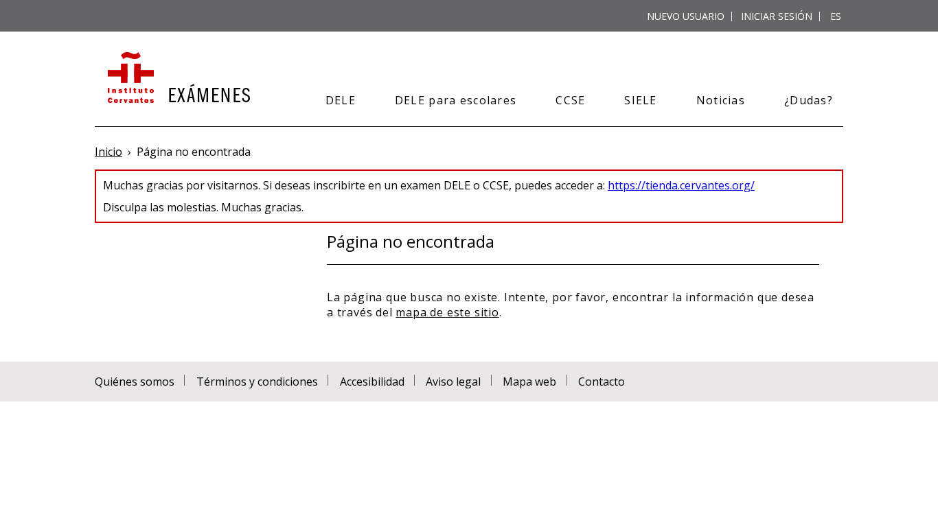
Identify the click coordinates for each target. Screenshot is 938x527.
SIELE (640, 100)
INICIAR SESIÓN (776, 16)
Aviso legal (453, 381)
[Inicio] (177, 79)
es (835, 16)
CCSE (570, 100)
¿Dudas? (808, 100)
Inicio (108, 151)
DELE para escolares (455, 100)
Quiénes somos (134, 381)
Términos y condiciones (257, 381)
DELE (340, 100)
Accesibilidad (372, 381)
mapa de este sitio (447, 312)
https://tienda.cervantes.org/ (681, 185)
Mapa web (529, 381)
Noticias (720, 100)
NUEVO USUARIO (685, 16)
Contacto (601, 381)
